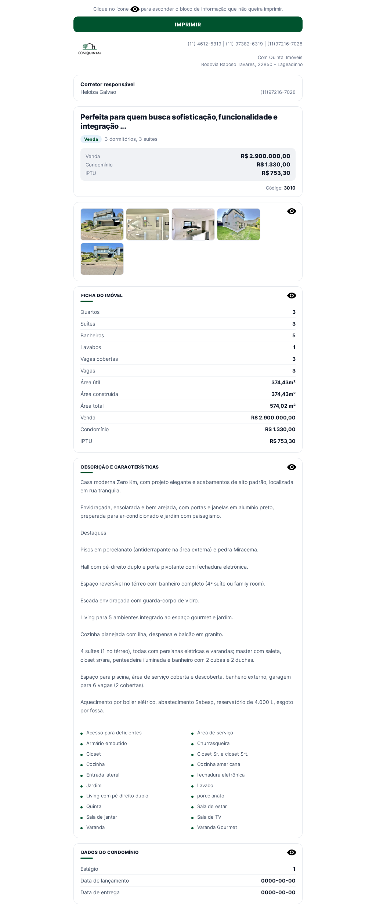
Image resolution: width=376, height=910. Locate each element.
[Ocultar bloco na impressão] (291, 211)
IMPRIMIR (188, 24)
